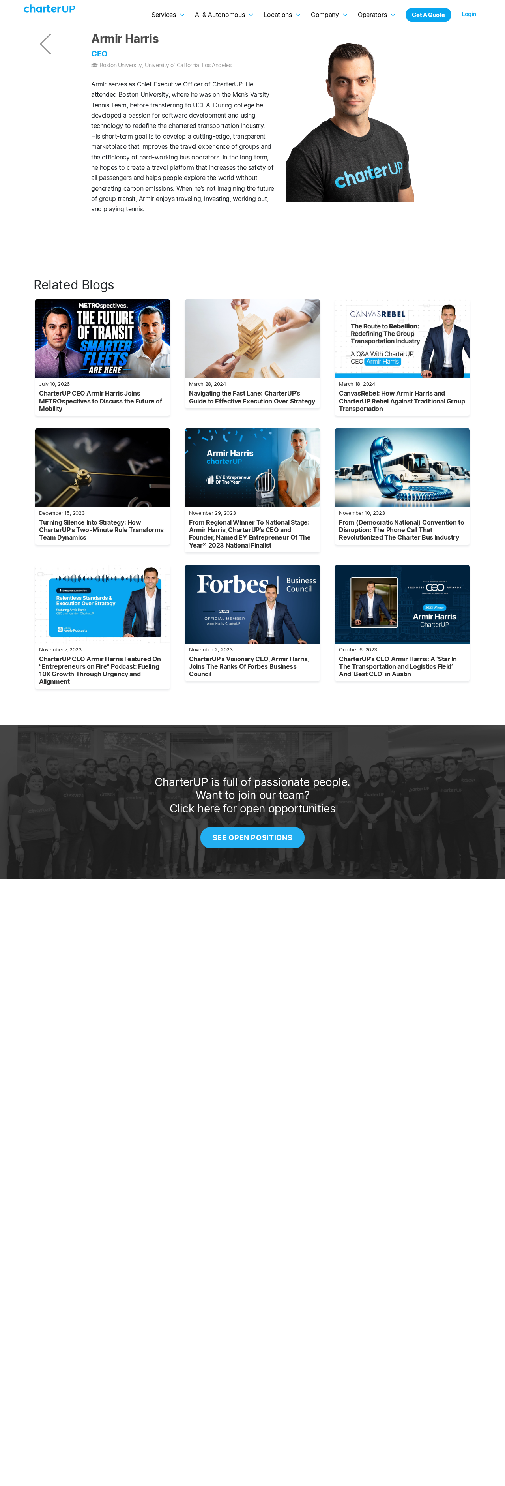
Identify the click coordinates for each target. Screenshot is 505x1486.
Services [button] (164, 15)
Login (469, 14)
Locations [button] (278, 15)
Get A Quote (428, 15)
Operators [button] (372, 15)
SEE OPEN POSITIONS (253, 837)
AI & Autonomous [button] (220, 15)
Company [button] (325, 15)
